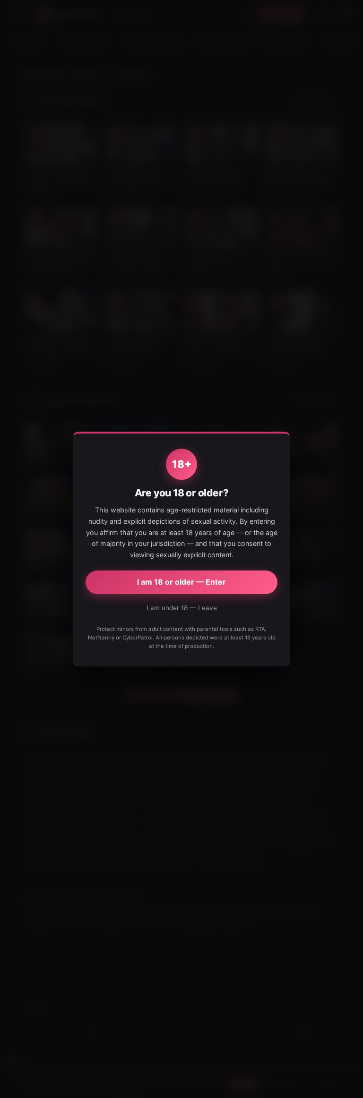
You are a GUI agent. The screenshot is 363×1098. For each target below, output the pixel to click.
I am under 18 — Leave (182, 608)
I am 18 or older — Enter (181, 582)
